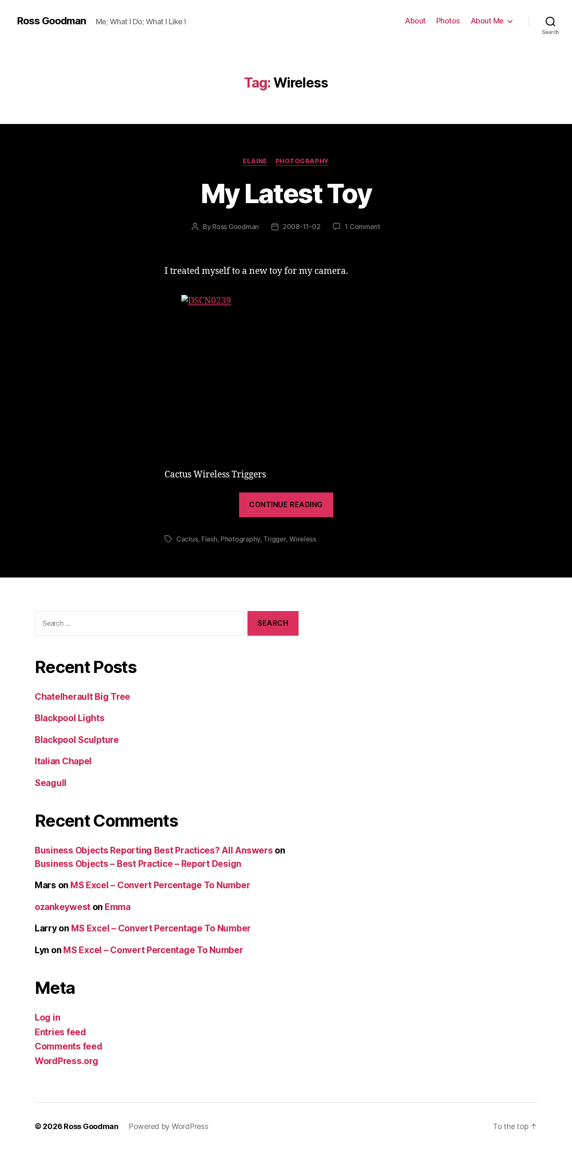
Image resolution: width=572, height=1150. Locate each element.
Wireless (302, 539)
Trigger (274, 539)
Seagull (51, 783)
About (415, 20)
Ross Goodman (51, 21)
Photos (448, 20)
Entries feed (60, 1032)
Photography (302, 161)
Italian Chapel (63, 761)
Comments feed (69, 1046)
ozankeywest (62, 907)
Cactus (187, 539)
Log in (47, 1017)
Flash (209, 539)
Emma (118, 907)
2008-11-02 (301, 226)
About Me (487, 20)
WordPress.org (66, 1061)
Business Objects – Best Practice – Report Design (138, 864)
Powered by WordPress (169, 1126)
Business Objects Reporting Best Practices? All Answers (154, 850)
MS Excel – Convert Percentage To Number (160, 885)
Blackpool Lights (70, 718)
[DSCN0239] (286, 373)
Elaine (255, 161)
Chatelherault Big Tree (82, 696)
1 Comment (362, 226)
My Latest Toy (286, 193)
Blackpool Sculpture (77, 740)
